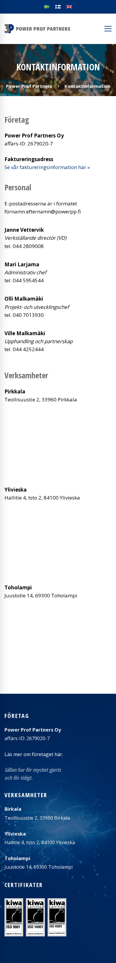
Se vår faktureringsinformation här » (47, 167)
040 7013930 (28, 315)
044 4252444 (28, 349)
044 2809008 (28, 246)
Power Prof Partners (29, 86)
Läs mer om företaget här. (33, 754)
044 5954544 (28, 280)
